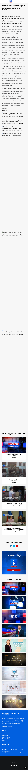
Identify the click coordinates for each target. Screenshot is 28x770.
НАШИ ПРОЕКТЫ (6, 737)
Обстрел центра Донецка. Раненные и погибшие (14, 479)
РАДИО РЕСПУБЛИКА (7, 738)
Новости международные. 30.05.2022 (14, 455)
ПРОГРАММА (5, 735)
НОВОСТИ (4, 734)
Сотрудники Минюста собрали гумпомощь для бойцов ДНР (14, 504)
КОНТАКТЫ (4, 740)
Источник (4, 110)
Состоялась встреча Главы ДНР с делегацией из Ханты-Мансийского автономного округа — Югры (14, 530)
